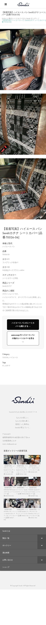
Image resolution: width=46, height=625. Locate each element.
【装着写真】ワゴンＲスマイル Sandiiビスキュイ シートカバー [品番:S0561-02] (34, 513)
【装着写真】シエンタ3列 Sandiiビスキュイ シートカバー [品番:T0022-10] (22, 512)
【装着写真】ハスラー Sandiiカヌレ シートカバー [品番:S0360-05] (34, 469)
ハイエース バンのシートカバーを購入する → (23, 324)
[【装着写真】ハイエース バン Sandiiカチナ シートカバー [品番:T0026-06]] (23, 89)
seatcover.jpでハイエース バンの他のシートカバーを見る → (23, 338)
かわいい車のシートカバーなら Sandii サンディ (20, 18)
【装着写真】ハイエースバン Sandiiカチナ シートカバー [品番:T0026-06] (22, 491)
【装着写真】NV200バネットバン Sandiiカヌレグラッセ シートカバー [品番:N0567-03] (10, 514)
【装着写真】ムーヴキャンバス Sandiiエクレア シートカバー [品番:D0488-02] (9, 470)
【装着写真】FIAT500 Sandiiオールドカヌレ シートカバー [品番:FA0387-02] (34, 492)
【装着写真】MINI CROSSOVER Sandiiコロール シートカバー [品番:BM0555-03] (10, 492)
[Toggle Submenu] (41, 538)
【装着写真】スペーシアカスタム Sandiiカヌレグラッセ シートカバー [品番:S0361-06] (22, 470)
